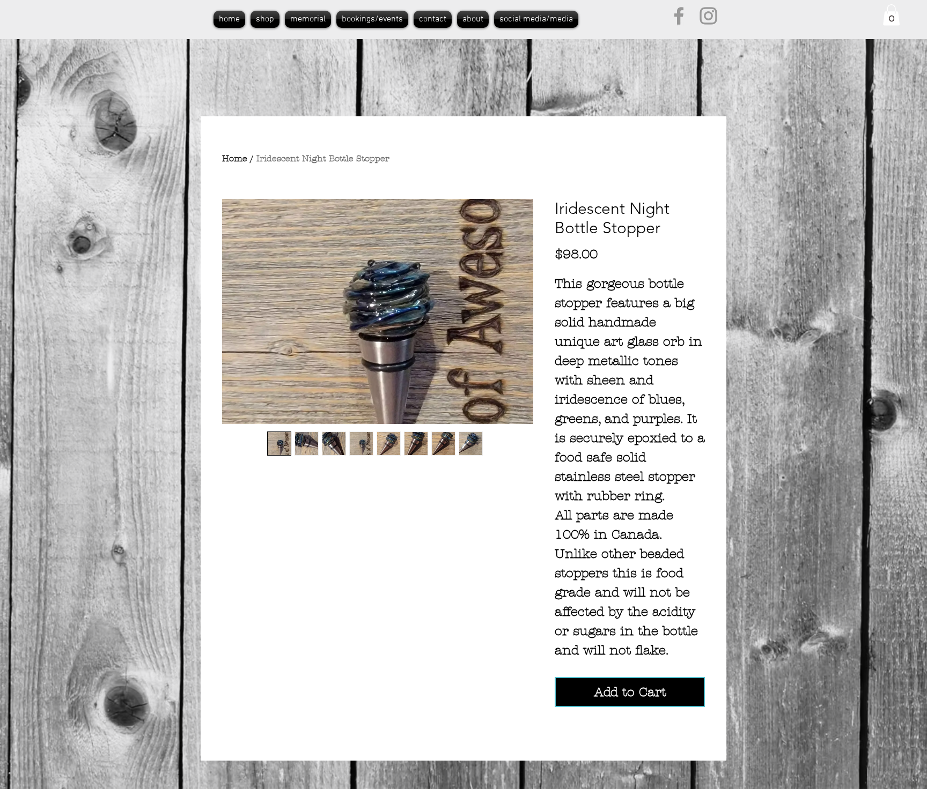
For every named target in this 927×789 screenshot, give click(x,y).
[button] (891, 14)
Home (234, 158)
